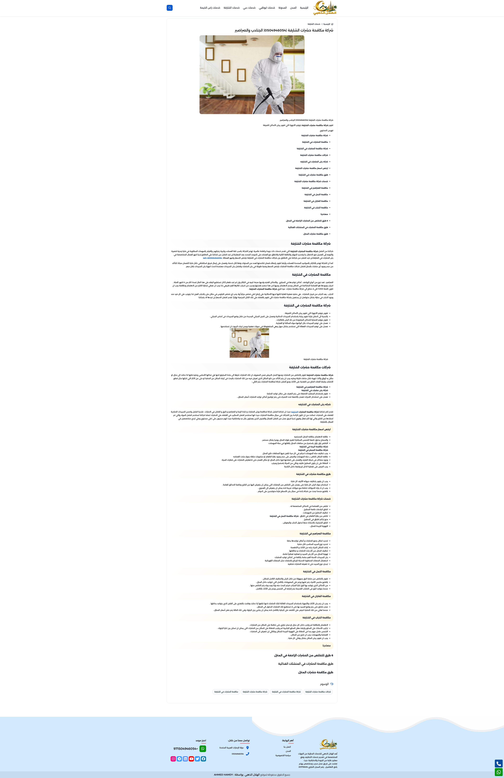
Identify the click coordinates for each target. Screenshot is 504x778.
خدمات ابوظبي (267, 7)
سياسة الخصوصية (283, 755)
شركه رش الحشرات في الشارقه (314, 162)
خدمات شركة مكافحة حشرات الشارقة (311, 181)
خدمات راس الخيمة (210, 7)
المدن (293, 7)
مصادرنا (324, 214)
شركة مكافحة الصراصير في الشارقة (312, 387)
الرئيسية (304, 7)
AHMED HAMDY (223, 774)
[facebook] (203, 758)
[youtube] (191, 758)
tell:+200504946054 (212, 258)
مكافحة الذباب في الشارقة (316, 207)
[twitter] (197, 758)
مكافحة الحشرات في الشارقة (315, 142)
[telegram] (179, 758)
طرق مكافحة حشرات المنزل (315, 234)
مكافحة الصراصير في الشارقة (315, 188)
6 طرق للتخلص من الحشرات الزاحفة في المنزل (307, 221)
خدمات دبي (249, 7)
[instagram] (173, 758)
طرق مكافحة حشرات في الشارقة (313, 175)
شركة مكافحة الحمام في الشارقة (313, 450)
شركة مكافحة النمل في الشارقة (284, 516)
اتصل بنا (287, 747)
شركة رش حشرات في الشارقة (314, 390)
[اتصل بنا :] (499, 763)
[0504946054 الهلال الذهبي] (324, 8)
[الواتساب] (499, 772)
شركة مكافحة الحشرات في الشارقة (312, 148)
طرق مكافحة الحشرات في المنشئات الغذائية (308, 227)
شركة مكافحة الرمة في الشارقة (314, 447)
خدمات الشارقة (232, 7)
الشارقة (294, 412)
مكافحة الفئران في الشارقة (316, 201)
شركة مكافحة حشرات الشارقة (314, 135)
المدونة (283, 7)
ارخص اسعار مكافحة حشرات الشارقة (311, 168)
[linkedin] (185, 758)
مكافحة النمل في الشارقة (316, 194)
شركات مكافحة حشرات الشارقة (314, 155)
